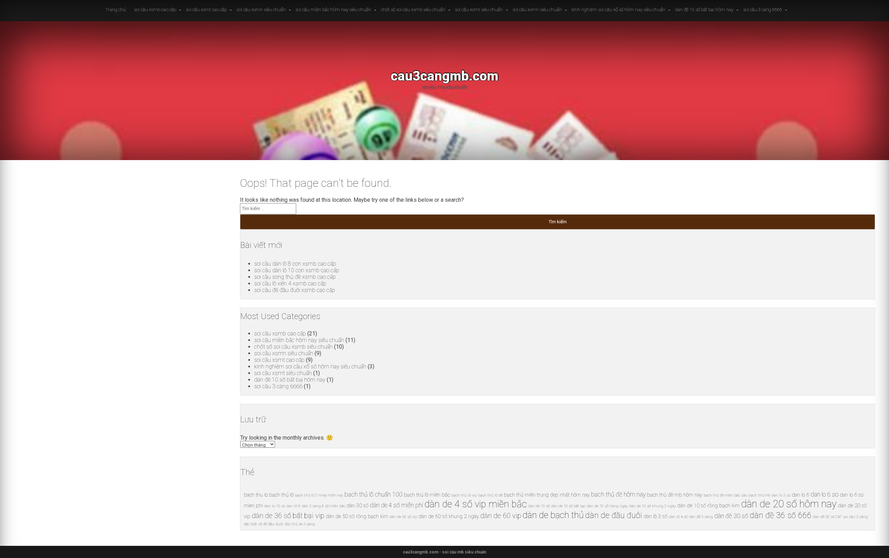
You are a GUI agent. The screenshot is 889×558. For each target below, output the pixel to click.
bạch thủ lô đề (490, 495)
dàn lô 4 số (678, 517)
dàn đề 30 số (731, 516)
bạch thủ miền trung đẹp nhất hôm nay (547, 495)
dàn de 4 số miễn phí (396, 505)
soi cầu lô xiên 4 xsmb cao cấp (290, 283)
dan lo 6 (800, 495)
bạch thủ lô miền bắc (427, 495)
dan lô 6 (293, 506)
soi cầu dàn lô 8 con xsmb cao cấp (295, 263)
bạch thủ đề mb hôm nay (674, 495)
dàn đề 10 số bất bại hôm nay (704, 9)
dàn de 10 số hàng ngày (607, 506)
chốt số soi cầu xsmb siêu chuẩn (413, 9)
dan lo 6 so (824, 494)
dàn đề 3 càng (701, 517)
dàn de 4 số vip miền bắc (475, 504)
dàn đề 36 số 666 (781, 515)
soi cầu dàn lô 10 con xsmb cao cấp (296, 270)
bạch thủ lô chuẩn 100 (373, 494)
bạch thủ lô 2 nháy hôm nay (319, 495)
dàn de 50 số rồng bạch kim (357, 516)
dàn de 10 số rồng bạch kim (708, 505)
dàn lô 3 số (655, 516)
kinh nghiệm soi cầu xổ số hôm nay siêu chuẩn (618, 9)
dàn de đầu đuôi (613, 515)
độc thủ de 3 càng (300, 524)
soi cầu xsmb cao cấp (155, 9)
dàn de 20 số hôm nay (789, 504)
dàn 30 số (357, 505)
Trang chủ (116, 9)
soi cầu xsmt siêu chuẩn (479, 9)
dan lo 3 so (781, 495)
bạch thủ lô (281, 495)
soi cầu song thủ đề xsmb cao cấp (295, 277)
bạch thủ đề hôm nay (618, 494)
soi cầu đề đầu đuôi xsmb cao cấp (294, 290)
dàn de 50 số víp (403, 517)
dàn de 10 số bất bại (568, 506)
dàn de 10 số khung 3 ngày (652, 506)
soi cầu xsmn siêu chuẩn (261, 9)
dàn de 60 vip (500, 515)
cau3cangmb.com (444, 76)
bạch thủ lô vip (464, 495)
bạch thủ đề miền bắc (722, 495)
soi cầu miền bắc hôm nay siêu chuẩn (333, 9)
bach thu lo (256, 495)
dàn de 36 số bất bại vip (288, 515)
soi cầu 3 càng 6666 (762, 9)
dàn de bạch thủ (553, 515)
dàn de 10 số (539, 506)
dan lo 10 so (274, 506)
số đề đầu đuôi (270, 524)
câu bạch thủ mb (755, 495)
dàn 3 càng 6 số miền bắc (323, 506)
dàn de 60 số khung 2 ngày (448, 516)
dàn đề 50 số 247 (827, 517)
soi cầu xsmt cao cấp (206, 9)
